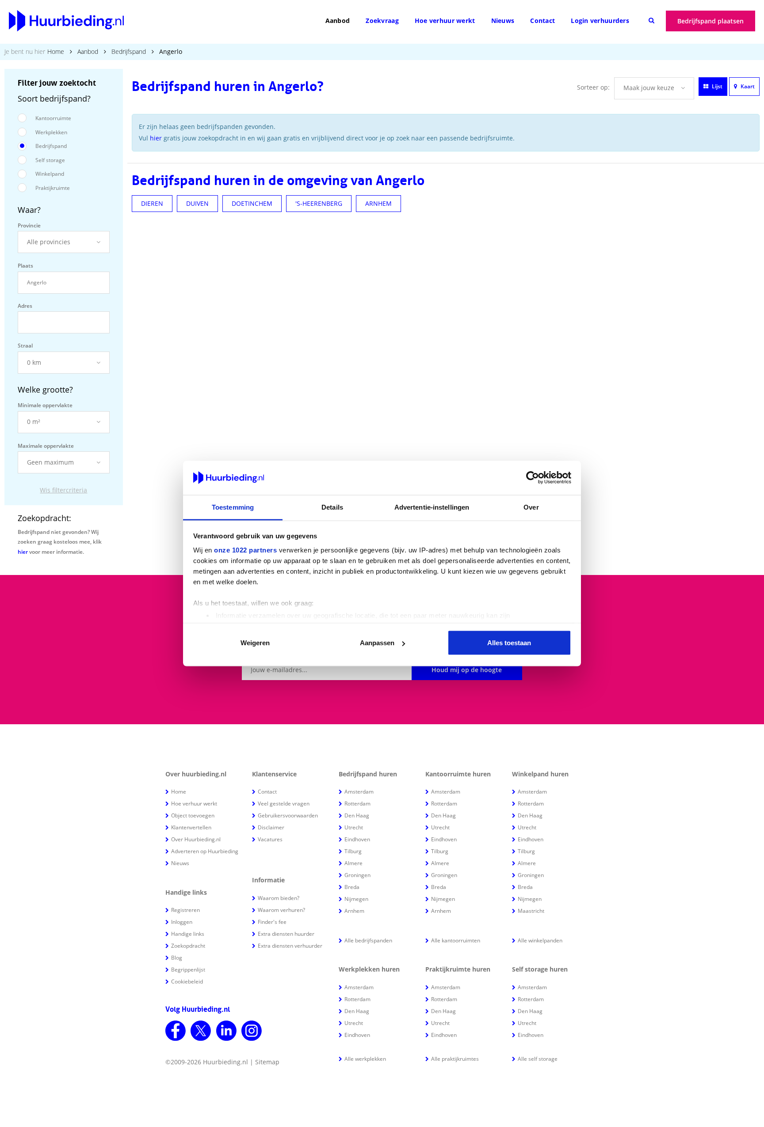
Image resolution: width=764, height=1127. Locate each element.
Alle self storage (538, 1059)
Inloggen (181, 922)
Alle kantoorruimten (455, 940)
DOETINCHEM (252, 203)
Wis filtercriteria (63, 490)
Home (55, 51)
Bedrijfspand (128, 51)
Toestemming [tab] (233, 507)
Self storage (50, 160)
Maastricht (531, 911)
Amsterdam (359, 791)
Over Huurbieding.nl (196, 839)
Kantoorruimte (53, 118)
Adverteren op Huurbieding (204, 851)
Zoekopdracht (188, 945)
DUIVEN (197, 203)
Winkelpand (49, 174)
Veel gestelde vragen (283, 803)
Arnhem (354, 911)
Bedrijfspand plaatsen (710, 21)
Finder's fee (272, 922)
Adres (25, 306)
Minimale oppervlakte (45, 405)
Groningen (357, 875)
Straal (25, 345)
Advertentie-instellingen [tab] (431, 507)
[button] (64, 242)
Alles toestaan (509, 643)
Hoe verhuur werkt (445, 20)
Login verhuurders (600, 20)
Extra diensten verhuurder (290, 945)
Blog (176, 957)
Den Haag (356, 815)
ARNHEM (378, 203)
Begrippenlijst (188, 969)
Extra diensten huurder (286, 934)
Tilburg (353, 851)
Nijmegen (356, 899)
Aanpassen (377, 643)
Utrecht (353, 827)
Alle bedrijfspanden (368, 940)
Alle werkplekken (365, 1059)
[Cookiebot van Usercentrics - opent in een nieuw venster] (532, 477)
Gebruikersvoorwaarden (288, 815)
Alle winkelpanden (540, 940)
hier (23, 552)
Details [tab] (332, 507)
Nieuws (503, 20)
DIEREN (152, 203)
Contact (542, 20)
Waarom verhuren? (281, 910)
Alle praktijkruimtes (455, 1059)
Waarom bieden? (278, 898)
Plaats (25, 265)
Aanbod (337, 20)
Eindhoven (357, 839)
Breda (351, 887)
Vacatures (270, 839)
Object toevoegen (192, 815)
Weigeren (255, 643)
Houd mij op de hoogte (467, 670)
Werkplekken (51, 132)
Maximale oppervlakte (46, 446)
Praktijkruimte (52, 188)
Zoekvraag (382, 20)
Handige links (187, 934)
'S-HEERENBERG (318, 203)
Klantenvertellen (191, 827)
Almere (353, 863)
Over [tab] (531, 507)
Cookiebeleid (187, 981)
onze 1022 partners (245, 549)
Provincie (29, 225)
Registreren (185, 910)
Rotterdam (357, 803)
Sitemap (267, 1062)
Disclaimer (271, 827)
